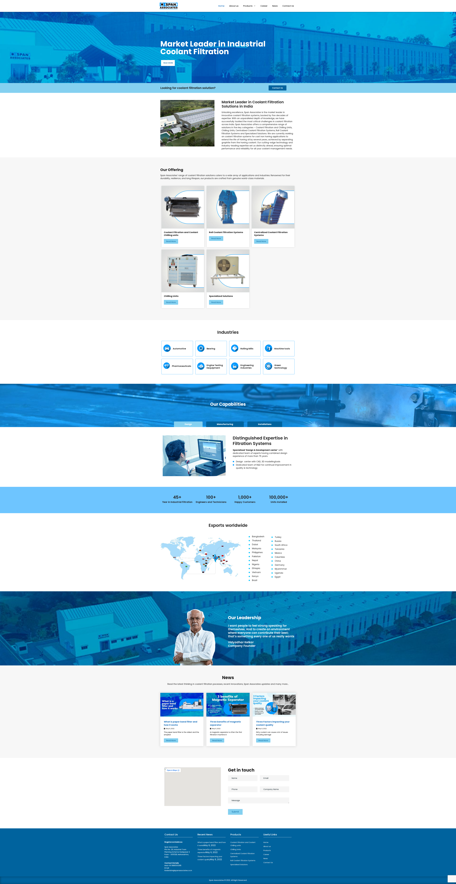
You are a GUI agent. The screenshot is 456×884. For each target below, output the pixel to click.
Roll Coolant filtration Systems (242, 860)
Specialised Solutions (239, 864)
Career (263, 6)
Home (221, 6)
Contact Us (288, 6)
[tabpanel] (228, 453)
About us (233, 6)
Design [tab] (188, 424)
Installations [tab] (264, 424)
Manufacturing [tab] (225, 424)
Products (247, 6)
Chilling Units (235, 849)
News (275, 6)
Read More (168, 63)
